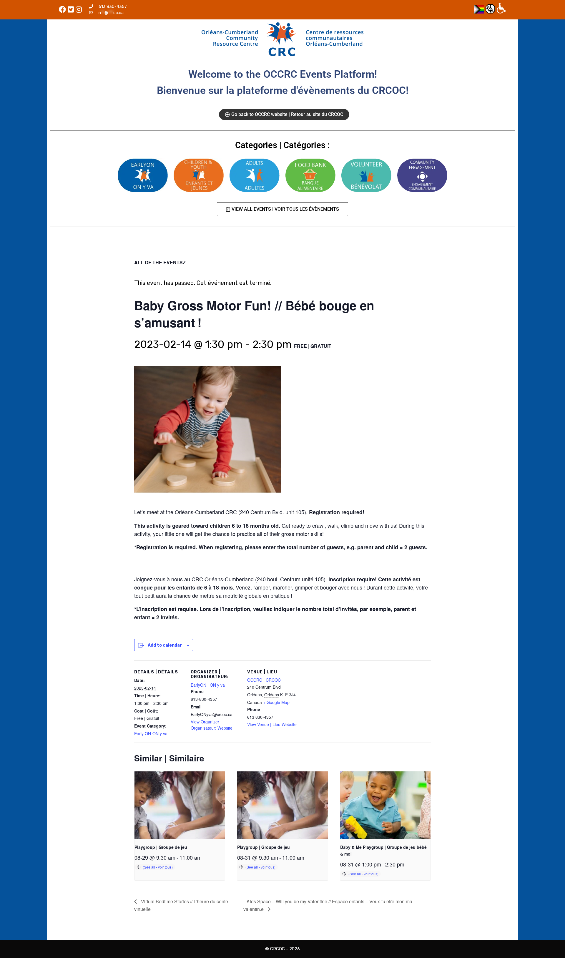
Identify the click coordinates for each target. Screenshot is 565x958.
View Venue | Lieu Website (272, 724)
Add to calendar (165, 645)
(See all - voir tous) (158, 866)
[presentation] (179, 805)
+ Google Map (276, 702)
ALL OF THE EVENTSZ (160, 262)
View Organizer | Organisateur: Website (211, 725)
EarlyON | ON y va (208, 685)
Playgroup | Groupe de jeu (160, 847)
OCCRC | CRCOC (264, 680)
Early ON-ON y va (150, 733)
